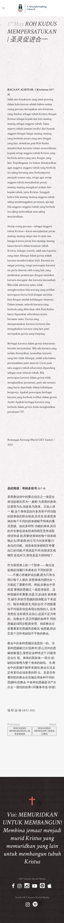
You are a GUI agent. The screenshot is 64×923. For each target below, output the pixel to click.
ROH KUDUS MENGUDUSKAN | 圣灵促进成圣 (19, 731)
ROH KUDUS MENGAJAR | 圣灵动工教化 (44, 731)
